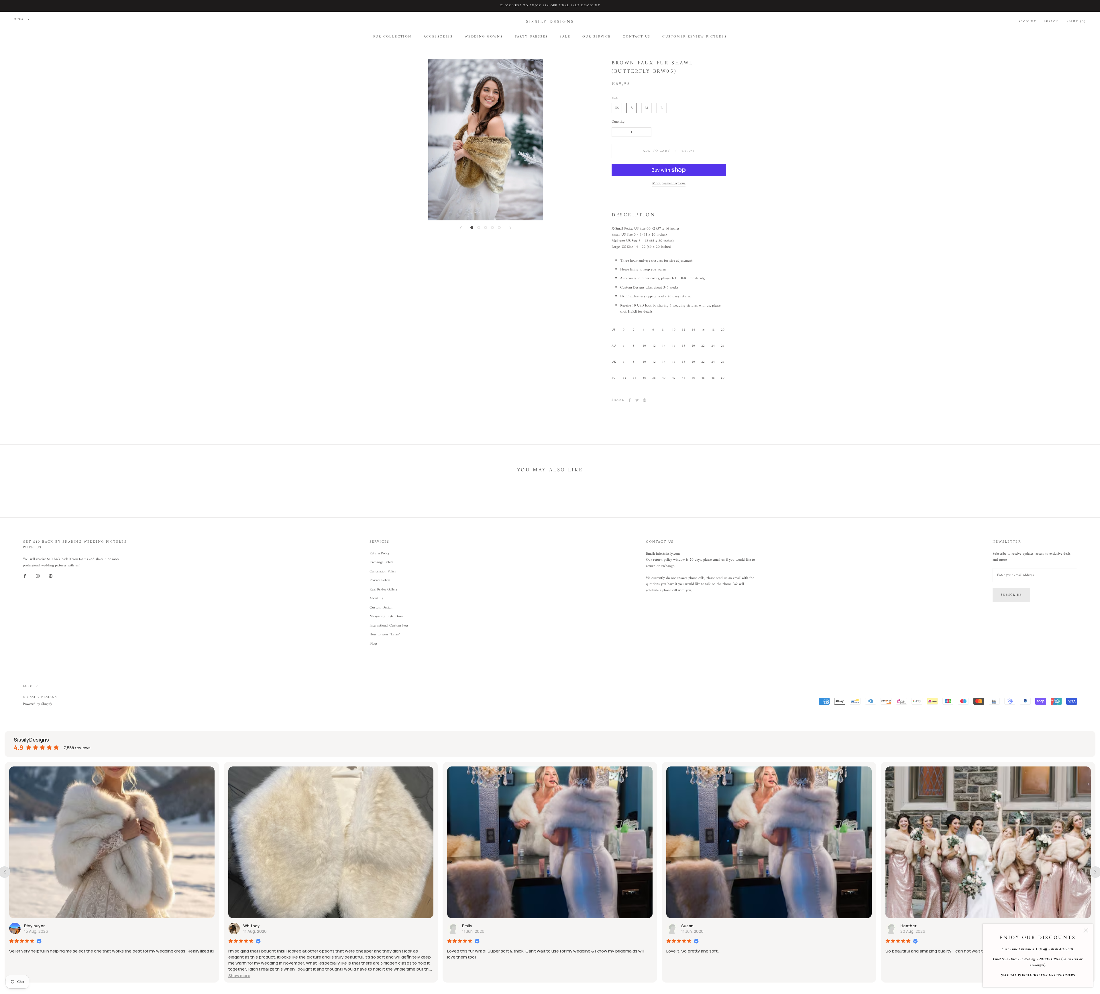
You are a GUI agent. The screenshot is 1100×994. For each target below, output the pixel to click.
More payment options (668, 183)
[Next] (510, 227)
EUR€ (19, 19)
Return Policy (380, 553)
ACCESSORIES (438, 36)
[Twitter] (637, 400)
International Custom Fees (389, 626)
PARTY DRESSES (531, 36)
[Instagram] (38, 576)
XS (617, 108)
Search (1051, 21)
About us (376, 598)
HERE (683, 278)
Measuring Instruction (386, 616)
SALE (565, 36)
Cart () (1076, 21)
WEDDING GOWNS (484, 36)
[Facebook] (629, 400)
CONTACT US (636, 36)
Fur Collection (392, 36)
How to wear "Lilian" (385, 634)
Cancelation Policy (383, 571)
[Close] (1086, 930)
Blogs (374, 644)
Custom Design (381, 607)
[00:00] (485, 139)
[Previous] (460, 227)
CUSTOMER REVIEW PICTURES (694, 36)
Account (1027, 21)
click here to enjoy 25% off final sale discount (550, 5)
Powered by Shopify (37, 704)
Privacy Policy (380, 580)
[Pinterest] (644, 400)
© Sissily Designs (40, 697)
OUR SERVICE (596, 36)
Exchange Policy (381, 562)
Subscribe (1011, 595)
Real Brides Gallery (384, 589)
